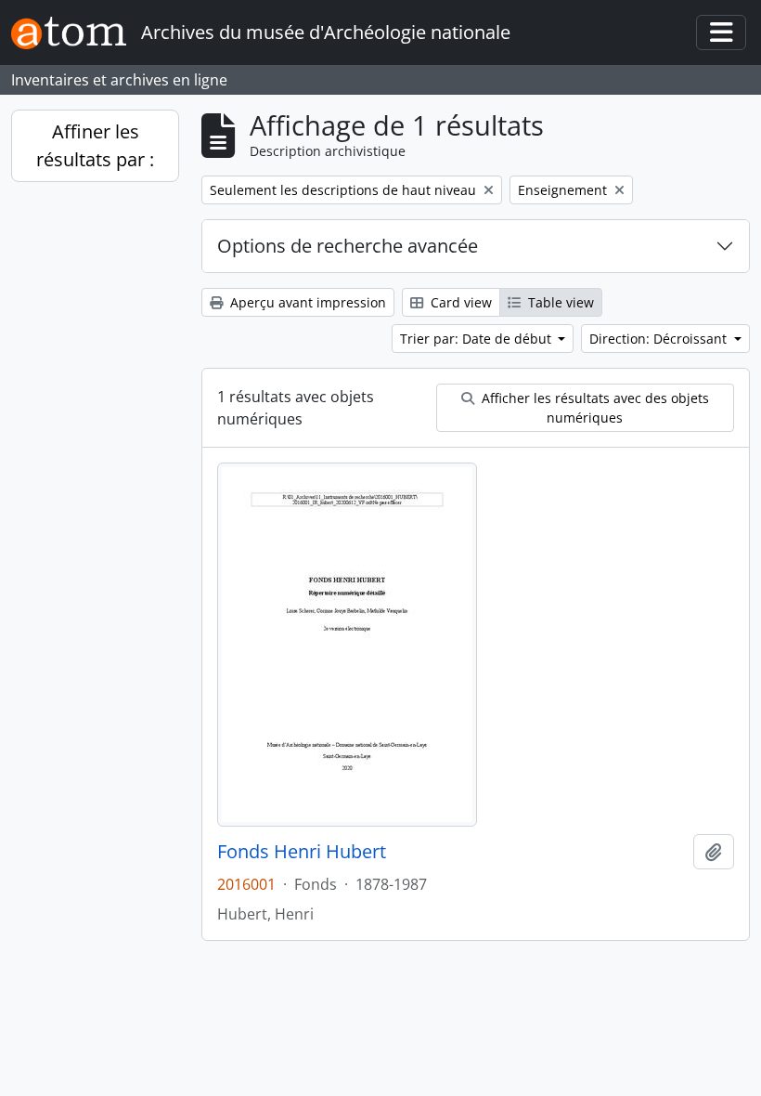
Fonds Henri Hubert (301, 852)
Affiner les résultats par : (95, 145)
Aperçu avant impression (306, 302)
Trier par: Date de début (477, 338)
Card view (459, 302)
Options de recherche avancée (347, 245)
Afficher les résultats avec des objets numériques (593, 407)
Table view (559, 302)
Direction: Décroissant (659, 338)
